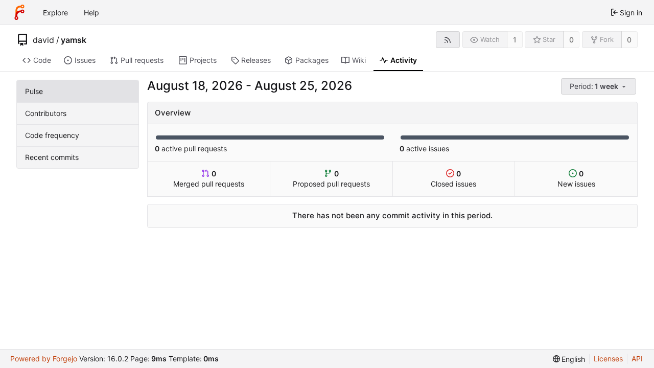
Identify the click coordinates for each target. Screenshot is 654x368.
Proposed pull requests (331, 178)
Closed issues (453, 178)
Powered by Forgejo (43, 358)
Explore (55, 12)
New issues (576, 178)
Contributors (45, 113)
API (637, 358)
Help (91, 12)
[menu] (599, 86)
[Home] (19, 12)
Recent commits (52, 157)
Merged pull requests (208, 178)
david (43, 40)
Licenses (608, 358)
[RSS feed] (448, 39)
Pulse (34, 91)
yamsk (73, 40)
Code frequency (52, 135)
